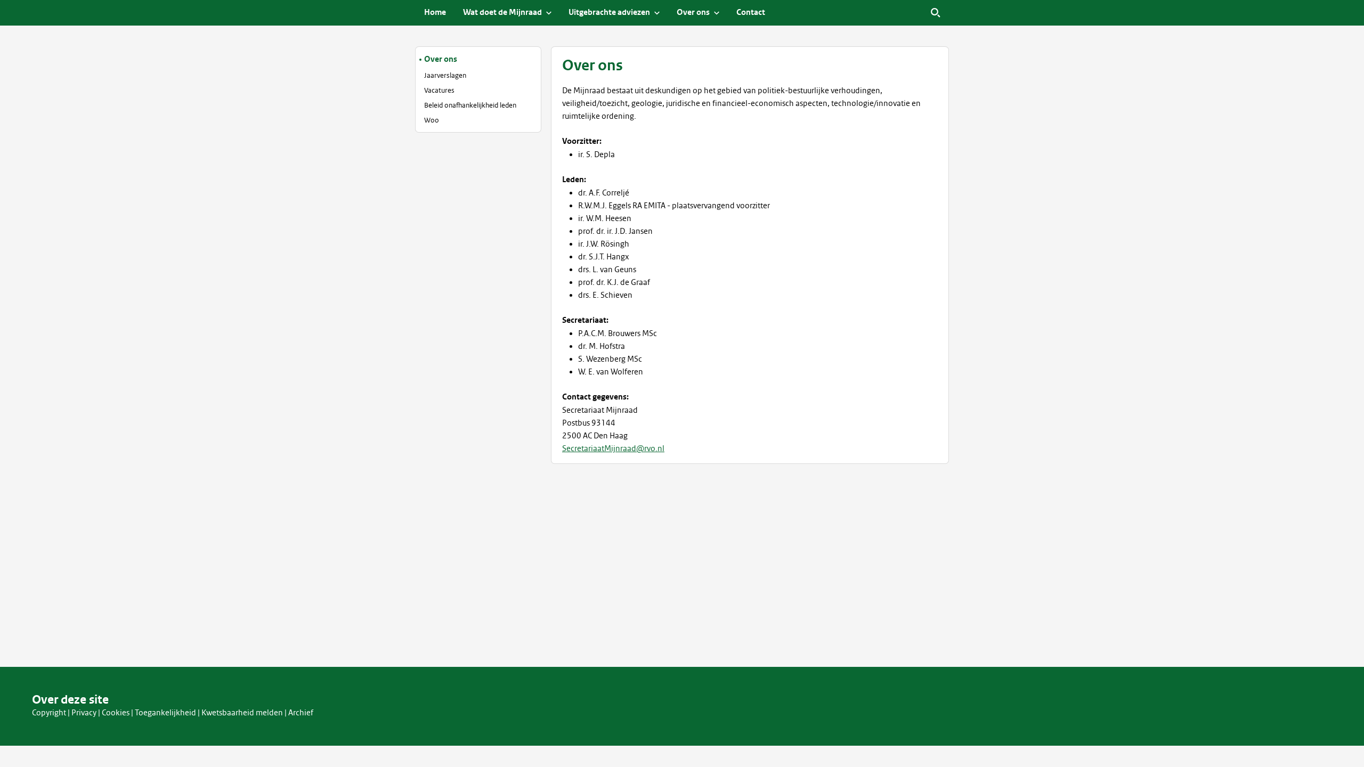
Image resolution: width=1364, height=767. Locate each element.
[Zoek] (935, 13)
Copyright (49, 712)
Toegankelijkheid (165, 712)
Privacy (83, 712)
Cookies (115, 712)
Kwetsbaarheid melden (242, 712)
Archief (300, 712)
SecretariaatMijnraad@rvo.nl (613, 448)
